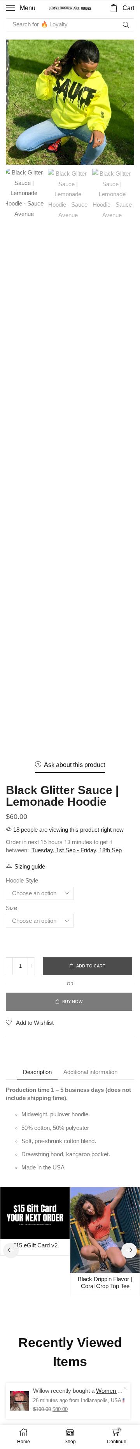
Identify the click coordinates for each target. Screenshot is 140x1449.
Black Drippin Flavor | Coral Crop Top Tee (105, 1282)
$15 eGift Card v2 (35, 1245)
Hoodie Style (22, 880)
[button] (20, 8)
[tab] (37, 1071)
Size (11, 908)
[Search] (126, 25)
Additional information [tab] (90, 1072)
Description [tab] (37, 1072)
